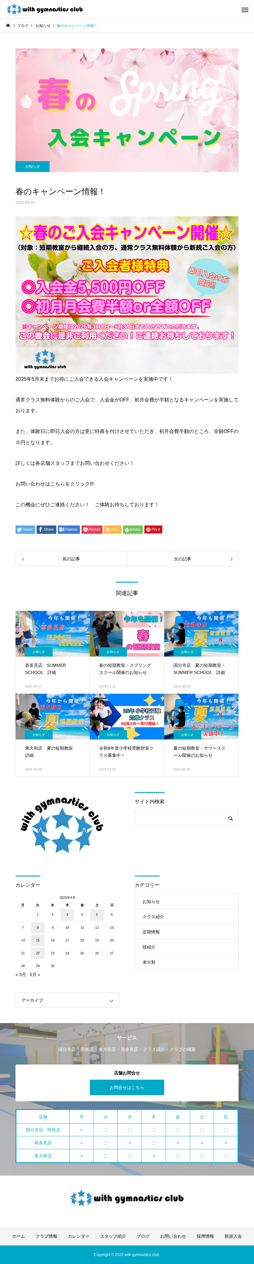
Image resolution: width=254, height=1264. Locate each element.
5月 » (35, 974)
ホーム (18, 1236)
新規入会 (233, 1236)
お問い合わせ (173, 1236)
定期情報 (151, 931)
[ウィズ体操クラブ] (45, 9)
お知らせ (32, 166)
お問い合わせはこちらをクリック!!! (54, 483)
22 (38, 953)
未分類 (148, 962)
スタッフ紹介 (113, 1236)
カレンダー (79, 1236)
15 (38, 940)
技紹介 (148, 947)
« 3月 (20, 974)
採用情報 (205, 1236)
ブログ (143, 1236)
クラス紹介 (153, 916)
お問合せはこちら (127, 1087)
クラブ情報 (46, 1236)
